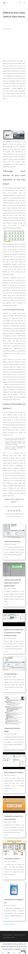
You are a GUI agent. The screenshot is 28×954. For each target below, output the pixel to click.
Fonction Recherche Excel (12, 541)
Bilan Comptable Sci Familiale (13, 772)
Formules (13, 588)
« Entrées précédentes (8, 924)
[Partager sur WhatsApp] (14, 952)
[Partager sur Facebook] (3, 952)
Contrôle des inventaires (12, 859)
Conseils (14, 544)
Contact (13, 937)
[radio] (8, 510)
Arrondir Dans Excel (10, 674)
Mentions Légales (7, 935)
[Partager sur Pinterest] (19, 952)
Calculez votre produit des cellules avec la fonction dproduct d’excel (12, 583)
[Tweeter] (8, 952)
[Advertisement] (14, 45)
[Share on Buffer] (25, 952)
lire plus (6, 557)
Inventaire (13, 861)
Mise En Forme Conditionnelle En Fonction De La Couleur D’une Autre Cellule (13, 632)
